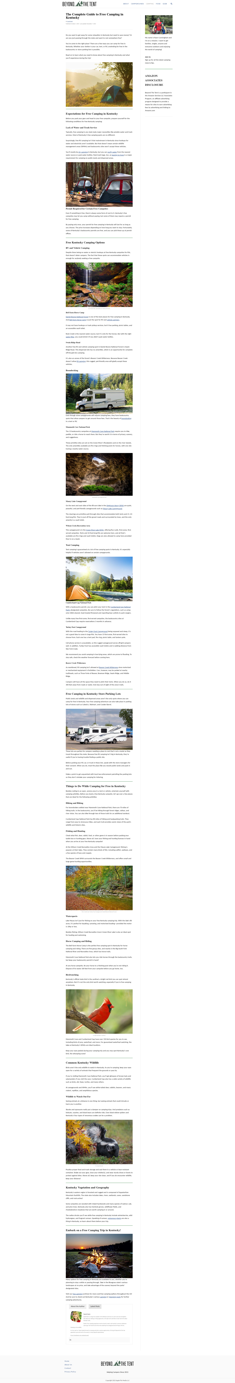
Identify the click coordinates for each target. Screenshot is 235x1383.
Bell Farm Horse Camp (77, 320)
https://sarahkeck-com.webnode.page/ (79, 1335)
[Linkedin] (70, 1340)
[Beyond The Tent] (84, 4)
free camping (78, 1294)
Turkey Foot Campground (98, 631)
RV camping (81, 361)
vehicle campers (113, 320)
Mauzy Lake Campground (112, 509)
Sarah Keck (70, 21)
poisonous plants (114, 1218)
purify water (112, 152)
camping (103, 1297)
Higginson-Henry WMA (115, 506)
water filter (70, 337)
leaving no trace (118, 155)
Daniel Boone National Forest (77, 317)
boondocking (126, 418)
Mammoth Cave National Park (102, 431)
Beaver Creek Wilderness (108, 667)
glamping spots (115, 1297)
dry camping (83, 152)
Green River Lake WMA (95, 530)
